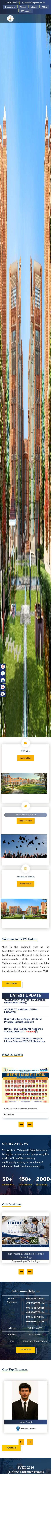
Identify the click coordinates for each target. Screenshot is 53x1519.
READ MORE (9, 1115)
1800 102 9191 (13, 3)
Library (34, 7)
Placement (10, 7)
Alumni (23, 7)
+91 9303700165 (35, 1307)
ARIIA (44, 7)
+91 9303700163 (35, 1298)
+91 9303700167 (35, 1317)
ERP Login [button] (25, 11)
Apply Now (25, 1349)
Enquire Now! (25, 883)
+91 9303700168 (35, 1321)
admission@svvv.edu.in (35, 3)
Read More (11, 983)
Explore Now (25, 758)
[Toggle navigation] (47, 19)
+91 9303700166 (35, 1312)
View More (11, 1448)
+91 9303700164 (35, 1303)
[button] (4, 368)
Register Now (26, 821)
